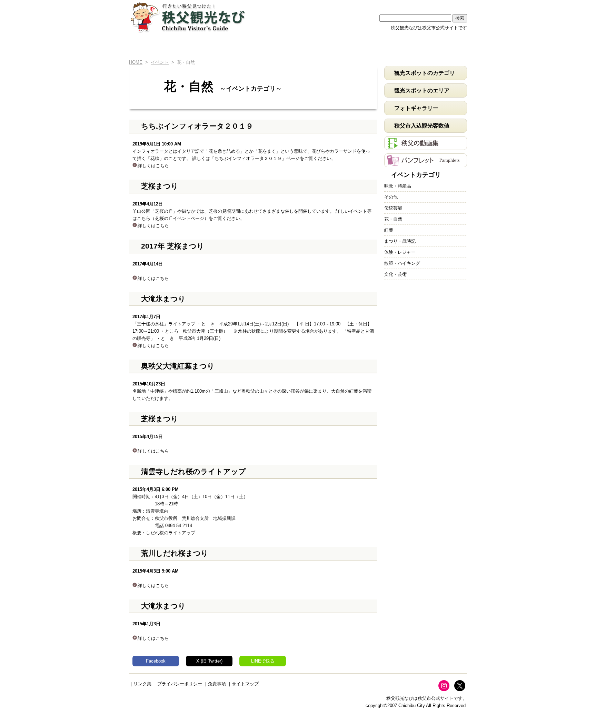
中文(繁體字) (426, 4)
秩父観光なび (187, 17)
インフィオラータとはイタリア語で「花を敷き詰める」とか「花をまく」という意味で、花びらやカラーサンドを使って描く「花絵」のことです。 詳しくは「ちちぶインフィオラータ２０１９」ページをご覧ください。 (251, 154)
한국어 (453, 4)
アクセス (388, 47)
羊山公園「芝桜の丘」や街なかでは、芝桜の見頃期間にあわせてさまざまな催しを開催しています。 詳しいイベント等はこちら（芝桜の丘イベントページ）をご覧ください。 (251, 214)
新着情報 (177, 47)
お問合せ (441, 47)
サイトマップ (245, 683)
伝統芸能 (393, 208)
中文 (399, 4)
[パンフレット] (425, 163)
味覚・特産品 (397, 186)
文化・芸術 (395, 274)
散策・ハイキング (402, 263)
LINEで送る (263, 661)
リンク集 (142, 683)
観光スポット (283, 47)
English (372, 4)
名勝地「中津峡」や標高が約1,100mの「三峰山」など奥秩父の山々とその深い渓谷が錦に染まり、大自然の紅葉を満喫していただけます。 (251, 391)
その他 (391, 197)
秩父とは (230, 47)
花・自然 (393, 219)
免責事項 (217, 683)
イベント (335, 47)
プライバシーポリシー (179, 683)
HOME (140, 47)
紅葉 (388, 230)
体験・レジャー (400, 252)
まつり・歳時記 (400, 241)
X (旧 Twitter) (209, 661)
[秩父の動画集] (425, 146)
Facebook (156, 661)
